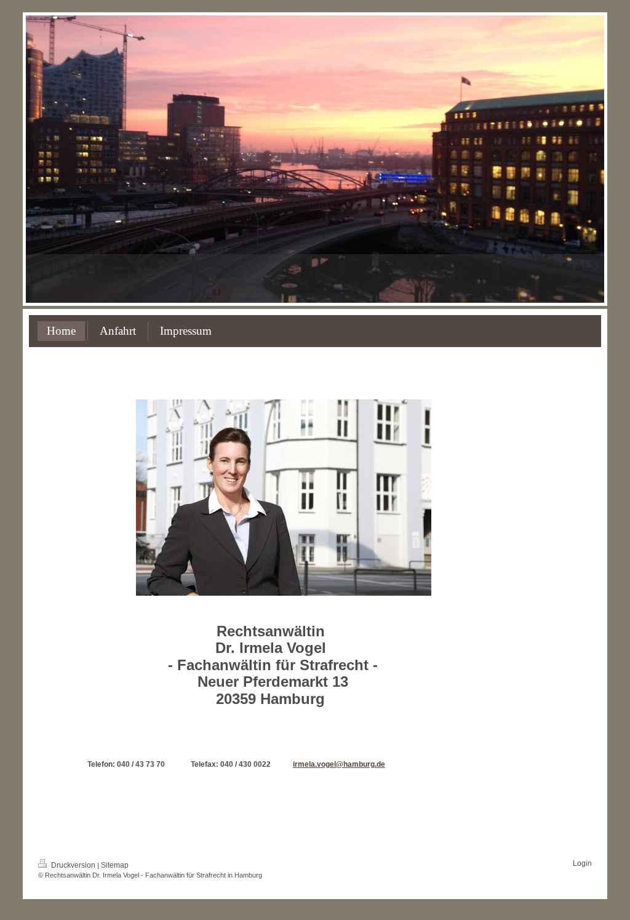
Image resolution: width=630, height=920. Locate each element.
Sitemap (115, 865)
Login (582, 863)
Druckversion (73, 865)
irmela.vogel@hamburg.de (339, 764)
